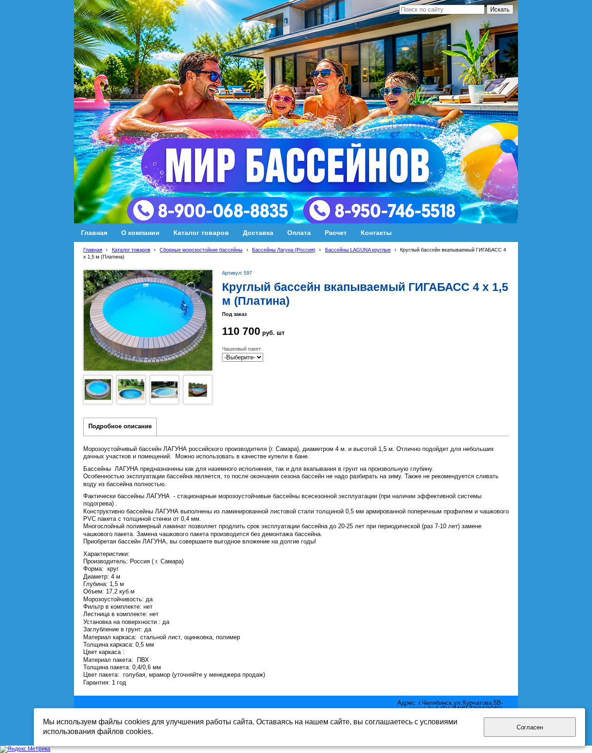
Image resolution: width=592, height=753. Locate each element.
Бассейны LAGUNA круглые (358, 250)
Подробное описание (120, 426)
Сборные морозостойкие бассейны (201, 250)
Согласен (530, 727)
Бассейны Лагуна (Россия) (283, 250)
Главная (92, 250)
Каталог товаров (131, 250)
